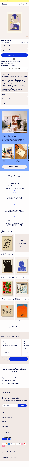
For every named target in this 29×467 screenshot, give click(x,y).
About (4, 421)
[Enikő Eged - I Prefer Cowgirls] (7, 243)
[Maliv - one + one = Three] (22, 266)
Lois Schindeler (5, 42)
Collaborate (5, 426)
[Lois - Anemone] (8, 151)
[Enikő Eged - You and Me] (7, 310)
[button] (27, 3)
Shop (3, 412)
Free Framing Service (7, 98)
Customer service (7, 417)
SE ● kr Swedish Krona (10, 451)
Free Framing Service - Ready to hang (11, 61)
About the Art (5, 74)
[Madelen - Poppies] (7, 288)
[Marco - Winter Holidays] (22, 288)
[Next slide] (6, 359)
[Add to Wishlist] (27, 36)
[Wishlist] (21, 3)
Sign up (22, 405)
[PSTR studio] (4, 4)
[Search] (19, 3)
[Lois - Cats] (21, 151)
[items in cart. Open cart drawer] (24, 3)
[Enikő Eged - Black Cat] (7, 266)
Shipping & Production (8, 103)
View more (15, 326)
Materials (4, 94)
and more (23, 58)
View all (18, 359)
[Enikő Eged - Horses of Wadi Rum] (22, 310)
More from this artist (14, 166)
